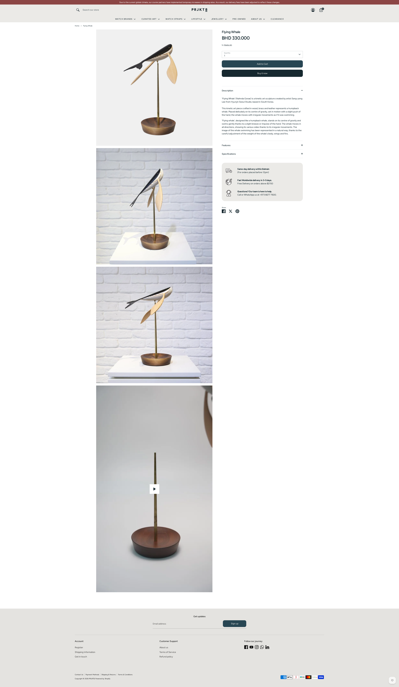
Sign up (234, 623)
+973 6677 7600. (268, 194)
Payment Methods (92, 675)
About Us (256, 19)
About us (163, 647)
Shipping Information (85, 652)
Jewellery (217, 19)
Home (77, 26)
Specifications (229, 154)
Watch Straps (174, 19)
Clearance (277, 19)
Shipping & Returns (108, 675)
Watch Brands (124, 19)
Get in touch (81, 656)
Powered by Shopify (102, 679)
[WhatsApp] (262, 647)
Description (227, 90)
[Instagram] (257, 647)
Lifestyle (197, 19)
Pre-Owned (239, 19)
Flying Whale (87, 26)
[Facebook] (246, 647)
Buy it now (262, 73)
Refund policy (166, 656)
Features (226, 145)
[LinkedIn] (267, 647)
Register (79, 647)
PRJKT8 (92, 679)
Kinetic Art (228, 45)
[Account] (313, 10)
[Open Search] (78, 10)
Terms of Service (167, 652)
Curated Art (149, 19)
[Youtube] (251, 647)
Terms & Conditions (125, 675)
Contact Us (79, 675)
